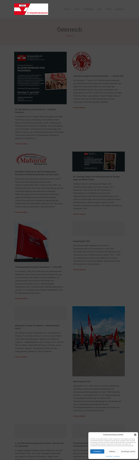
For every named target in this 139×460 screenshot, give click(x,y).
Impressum (117, 456)
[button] (135, 435)
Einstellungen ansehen (128, 451)
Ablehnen (112, 451)
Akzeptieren (97, 451)
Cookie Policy (109, 456)
